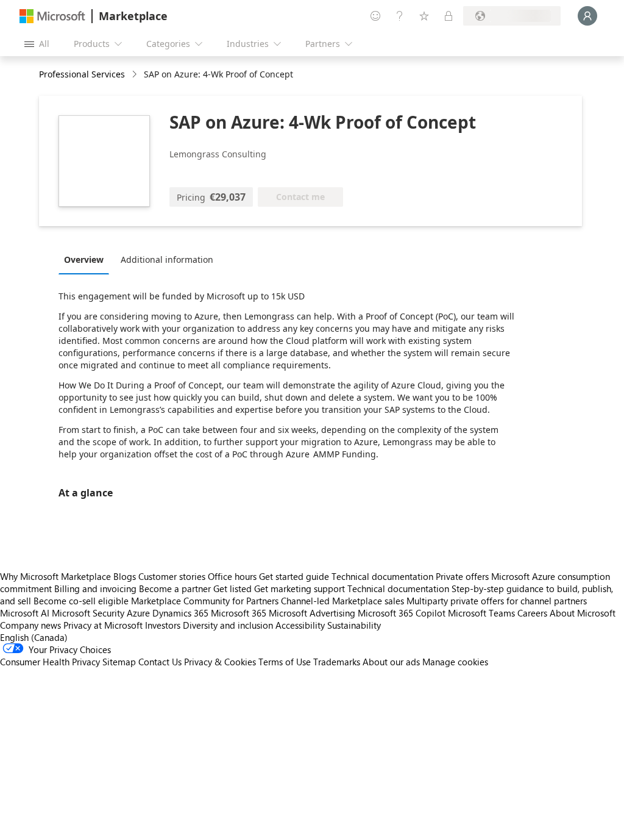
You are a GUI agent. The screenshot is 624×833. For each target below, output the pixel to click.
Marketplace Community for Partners (204, 601)
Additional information (167, 259)
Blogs (124, 576)
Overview (84, 259)
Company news (30, 625)
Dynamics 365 (180, 613)
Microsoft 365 (238, 613)
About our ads (391, 662)
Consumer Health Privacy (50, 662)
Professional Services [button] (82, 74)
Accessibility (300, 625)
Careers (532, 613)
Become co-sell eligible (81, 601)
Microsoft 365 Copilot (401, 613)
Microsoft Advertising (312, 613)
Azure (138, 613)
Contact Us (160, 662)
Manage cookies (455, 662)
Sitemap (119, 662)
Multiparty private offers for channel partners (496, 601)
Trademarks (336, 662)
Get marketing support (299, 588)
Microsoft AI (24, 613)
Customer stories (171, 576)
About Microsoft (582, 613)
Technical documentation (382, 576)
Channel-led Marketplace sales (342, 601)
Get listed (232, 588)
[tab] (86, 259)
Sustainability (354, 625)
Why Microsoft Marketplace (55, 576)
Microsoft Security (88, 613)
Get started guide (294, 576)
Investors (162, 625)
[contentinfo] (135, 74)
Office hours (232, 576)
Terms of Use (284, 662)
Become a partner (175, 588)
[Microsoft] (52, 16)
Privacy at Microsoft (103, 625)
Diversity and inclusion (228, 625)
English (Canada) (34, 637)
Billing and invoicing (95, 588)
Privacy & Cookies (220, 662)
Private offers (462, 576)
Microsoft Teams (481, 613)
